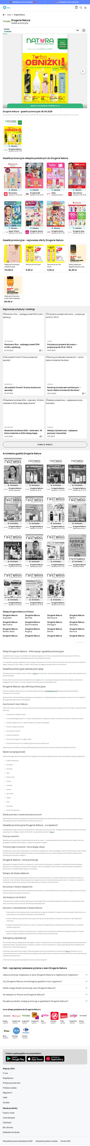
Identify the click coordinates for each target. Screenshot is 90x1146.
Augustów (10, 616)
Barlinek (32, 616)
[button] (45, 975)
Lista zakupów (9, 1117)
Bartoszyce (54, 616)
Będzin (77, 616)
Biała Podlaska (32, 623)
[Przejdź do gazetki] (83, 30)
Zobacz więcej (45, 444)
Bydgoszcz (54, 637)
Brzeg (32, 637)
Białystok (77, 623)
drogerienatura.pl (51, 691)
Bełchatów (10, 623)
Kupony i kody (8, 1112)
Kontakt (6, 1102)
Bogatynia (10, 637)
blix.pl (35, 673)
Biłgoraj (32, 630)
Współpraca (8, 1078)
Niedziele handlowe (11, 1132)
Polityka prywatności (12, 1083)
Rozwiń (80, 642)
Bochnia (77, 630)
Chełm (77, 637)
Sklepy (9, 15)
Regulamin (7, 1092)
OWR (5, 1097)
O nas (5, 1073)
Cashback (7, 1122)
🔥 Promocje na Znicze (67, 2)
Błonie (54, 630)
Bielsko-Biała (10, 630)
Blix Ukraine (8, 1127)
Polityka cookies (10, 1088)
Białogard (54, 623)
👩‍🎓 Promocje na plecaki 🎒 (22, 2)
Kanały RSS (65, 1141)
